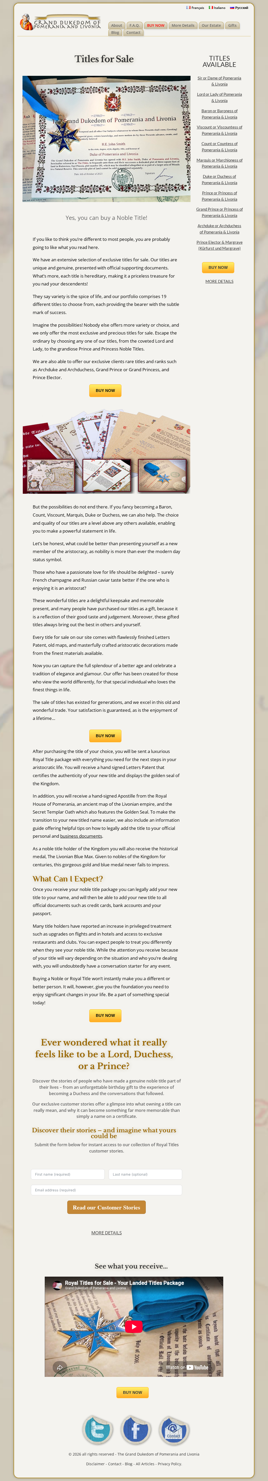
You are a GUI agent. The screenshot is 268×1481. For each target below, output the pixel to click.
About (116, 25)
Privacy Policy (169, 1463)
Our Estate (211, 25)
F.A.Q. (135, 25)
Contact (133, 32)
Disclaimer (95, 1463)
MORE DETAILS (106, 1233)
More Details (183, 25)
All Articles (145, 1463)
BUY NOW (155, 25)
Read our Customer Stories (106, 1207)
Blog (115, 32)
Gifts (232, 25)
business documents (81, 836)
